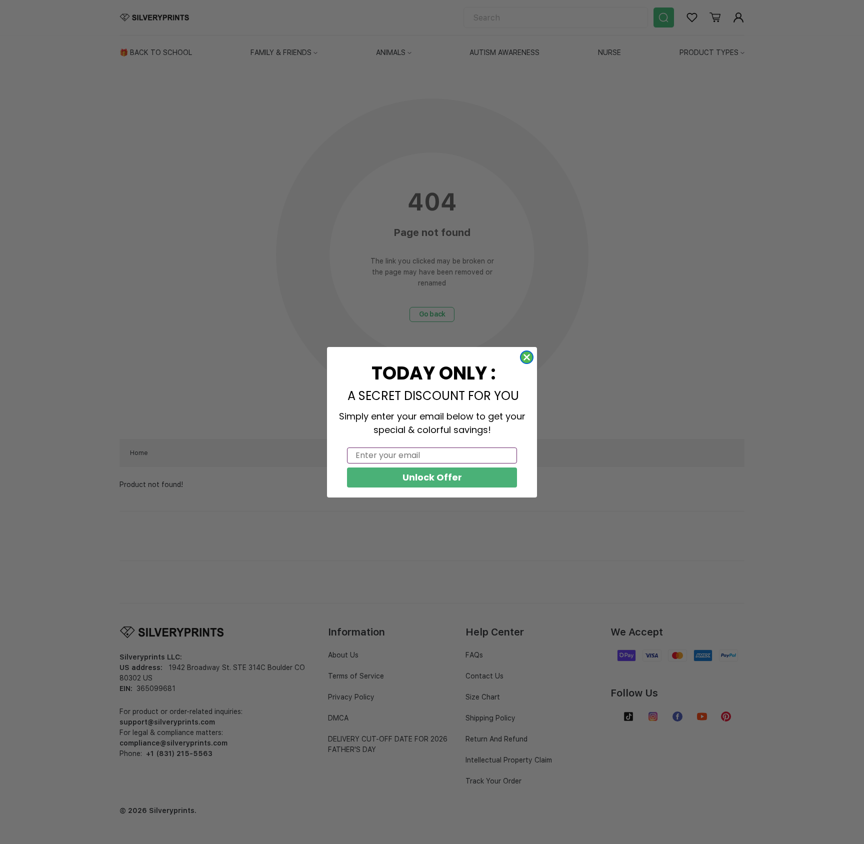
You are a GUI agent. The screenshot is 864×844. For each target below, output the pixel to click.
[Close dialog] (526, 357)
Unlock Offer (432, 477)
